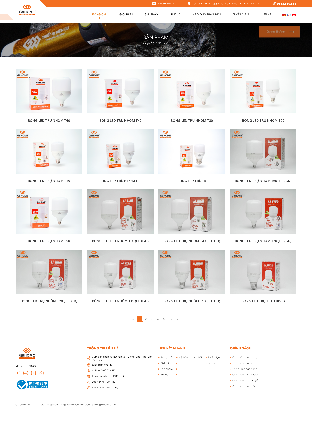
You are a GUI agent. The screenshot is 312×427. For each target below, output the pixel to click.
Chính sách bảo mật (244, 386)
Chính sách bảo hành (244, 368)
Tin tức (175, 14)
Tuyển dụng (214, 357)
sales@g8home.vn (165, 3)
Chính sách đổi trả (242, 362)
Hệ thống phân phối (207, 14)
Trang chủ (99, 14)
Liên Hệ (266, 14)
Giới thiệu (126, 14)
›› (177, 319)
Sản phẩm (164, 43)
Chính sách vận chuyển (245, 380)
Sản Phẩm (151, 14)
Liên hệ (212, 362)
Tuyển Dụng (241, 14)
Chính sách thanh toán (245, 374)
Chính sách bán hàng (244, 357)
